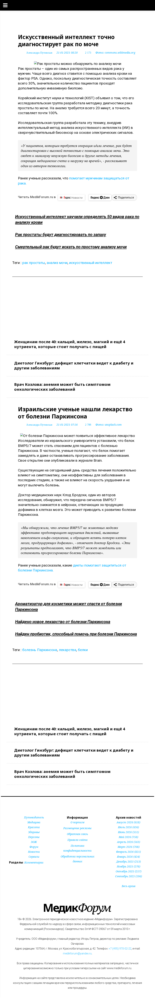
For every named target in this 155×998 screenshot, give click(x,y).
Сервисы (34, 856)
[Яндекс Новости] (71, 198)
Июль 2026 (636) (128, 827)
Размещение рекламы (77, 828)
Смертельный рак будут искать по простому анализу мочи (71, 247)
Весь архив (128, 886)
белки (83, 650)
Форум (33, 847)
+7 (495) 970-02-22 (120, 948)
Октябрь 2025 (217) (128, 871)
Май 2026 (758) (128, 837)
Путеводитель (34, 817)
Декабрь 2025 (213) (128, 861)
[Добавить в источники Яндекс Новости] (72, 868)
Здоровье (34, 832)
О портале (77, 822)
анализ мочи (57, 263)
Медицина (33, 822)
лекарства (67, 650)
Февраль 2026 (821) (128, 851)
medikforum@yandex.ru (77, 953)
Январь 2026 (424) (128, 856)
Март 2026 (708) (129, 847)
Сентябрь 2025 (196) (128, 876)
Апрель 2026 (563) (128, 842)
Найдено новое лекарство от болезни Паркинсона (62, 621)
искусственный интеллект (90, 263)
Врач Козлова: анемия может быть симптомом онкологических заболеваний (62, 387)
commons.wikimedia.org (120, 52)
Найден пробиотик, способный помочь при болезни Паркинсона (76, 634)
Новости (34, 851)
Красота (34, 827)
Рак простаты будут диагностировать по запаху (60, 234)
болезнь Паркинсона (39, 650)
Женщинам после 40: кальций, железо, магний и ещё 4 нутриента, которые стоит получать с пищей (69, 344)
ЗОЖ (34, 842)
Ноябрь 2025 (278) (128, 866)
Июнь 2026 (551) (128, 832)
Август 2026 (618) (128, 822)
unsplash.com (113, 424)
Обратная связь (77, 834)
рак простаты (33, 263)
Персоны (34, 837)
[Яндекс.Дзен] (100, 198)
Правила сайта (77, 840)
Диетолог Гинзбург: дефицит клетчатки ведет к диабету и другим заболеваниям (73, 366)
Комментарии (33, 862)
